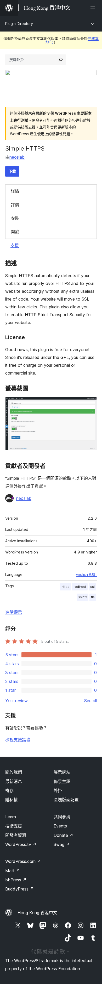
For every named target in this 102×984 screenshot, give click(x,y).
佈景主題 (62, 781)
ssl (92, 587)
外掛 (58, 790)
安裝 (15, 218)
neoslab (17, 157)
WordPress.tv (20, 844)
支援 (14, 245)
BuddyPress (19, 889)
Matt (12, 870)
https (65, 587)
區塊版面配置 (66, 799)
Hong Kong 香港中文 (37, 912)
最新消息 (13, 781)
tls (93, 597)
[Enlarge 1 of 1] (89, 404)
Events (60, 826)
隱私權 (11, 799)
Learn (10, 816)
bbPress (15, 879)
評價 (15, 204)
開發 (15, 231)
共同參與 (62, 816)
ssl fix (82, 597)
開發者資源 (15, 835)
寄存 (9, 790)
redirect (79, 587)
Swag (62, 844)
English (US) (86, 574)
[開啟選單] (93, 8)
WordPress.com (23, 861)
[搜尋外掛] (60, 59)
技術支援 (13, 826)
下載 (12, 171)
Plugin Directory (19, 23)
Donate (63, 835)
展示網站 (62, 772)
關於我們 (13, 772)
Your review (16, 700)
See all (90, 700)
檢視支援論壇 (17, 739)
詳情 (15, 191)
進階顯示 (13, 612)
